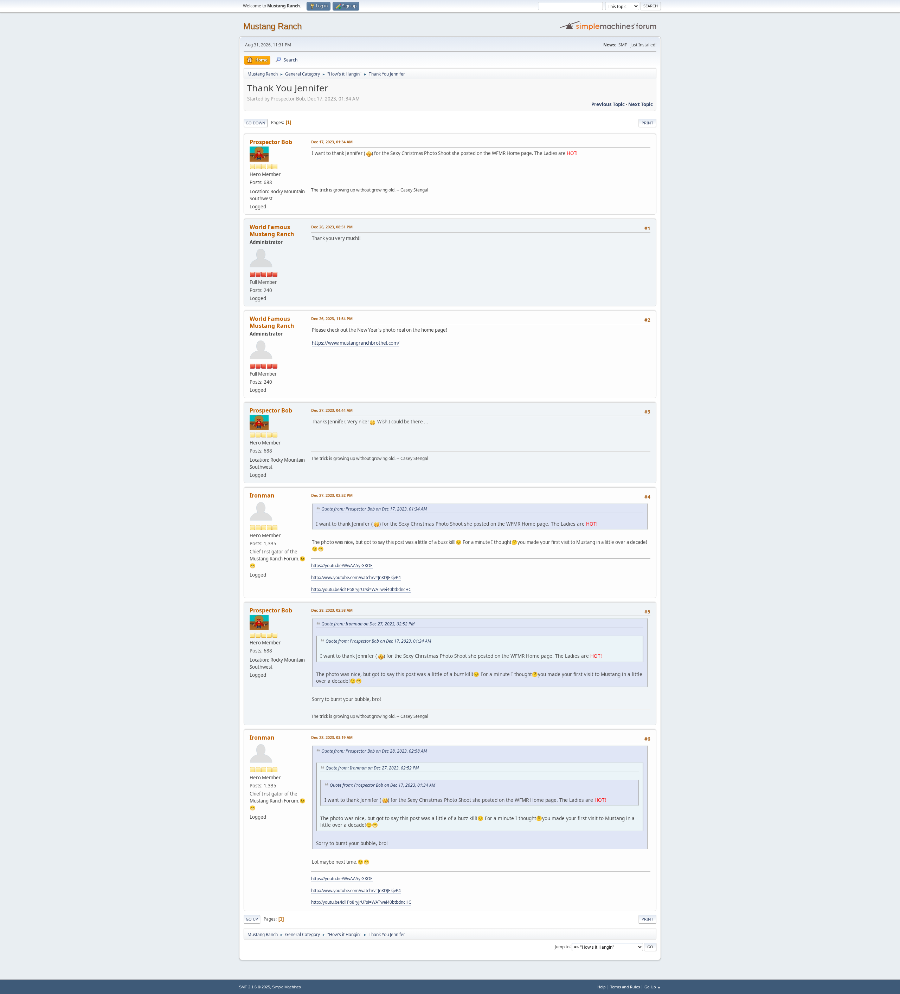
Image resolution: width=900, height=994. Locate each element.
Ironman (262, 495)
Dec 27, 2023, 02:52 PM (332, 495)
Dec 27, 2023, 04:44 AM (332, 410)
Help (601, 986)
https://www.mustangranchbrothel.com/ (355, 343)
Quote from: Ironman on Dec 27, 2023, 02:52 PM (367, 624)
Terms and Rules (625, 986)
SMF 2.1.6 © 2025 (254, 987)
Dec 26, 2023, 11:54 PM (332, 318)
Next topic (640, 104)
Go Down (255, 122)
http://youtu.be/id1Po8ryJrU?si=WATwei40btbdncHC (361, 589)
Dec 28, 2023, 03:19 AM (332, 737)
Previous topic (608, 104)
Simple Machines (286, 987)
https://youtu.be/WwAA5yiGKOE (342, 566)
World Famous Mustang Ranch (272, 230)
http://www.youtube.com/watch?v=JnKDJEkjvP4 (356, 577)
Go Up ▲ (652, 986)
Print (647, 122)
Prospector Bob (271, 142)
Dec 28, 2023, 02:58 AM (332, 610)
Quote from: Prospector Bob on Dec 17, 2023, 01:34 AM (374, 509)
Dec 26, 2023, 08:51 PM (332, 226)
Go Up (252, 919)
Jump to (562, 946)
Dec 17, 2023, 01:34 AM (332, 141)
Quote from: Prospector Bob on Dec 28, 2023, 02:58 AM (374, 751)
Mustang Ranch (272, 26)
